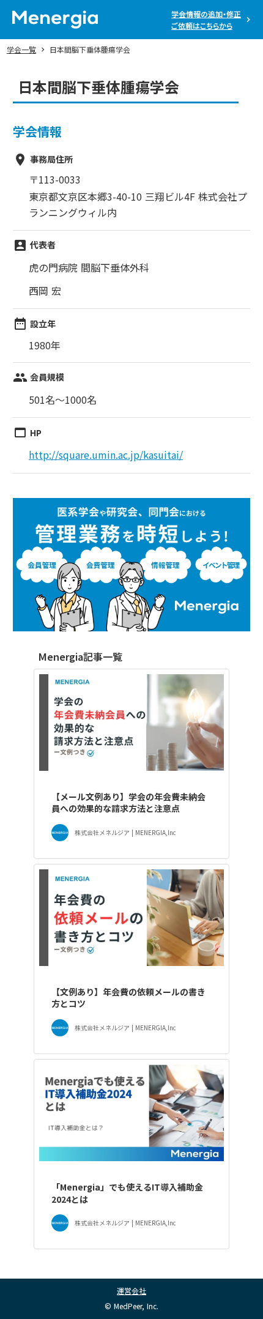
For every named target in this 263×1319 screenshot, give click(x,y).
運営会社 (131, 1291)
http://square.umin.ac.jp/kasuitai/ (106, 454)
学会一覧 (21, 49)
